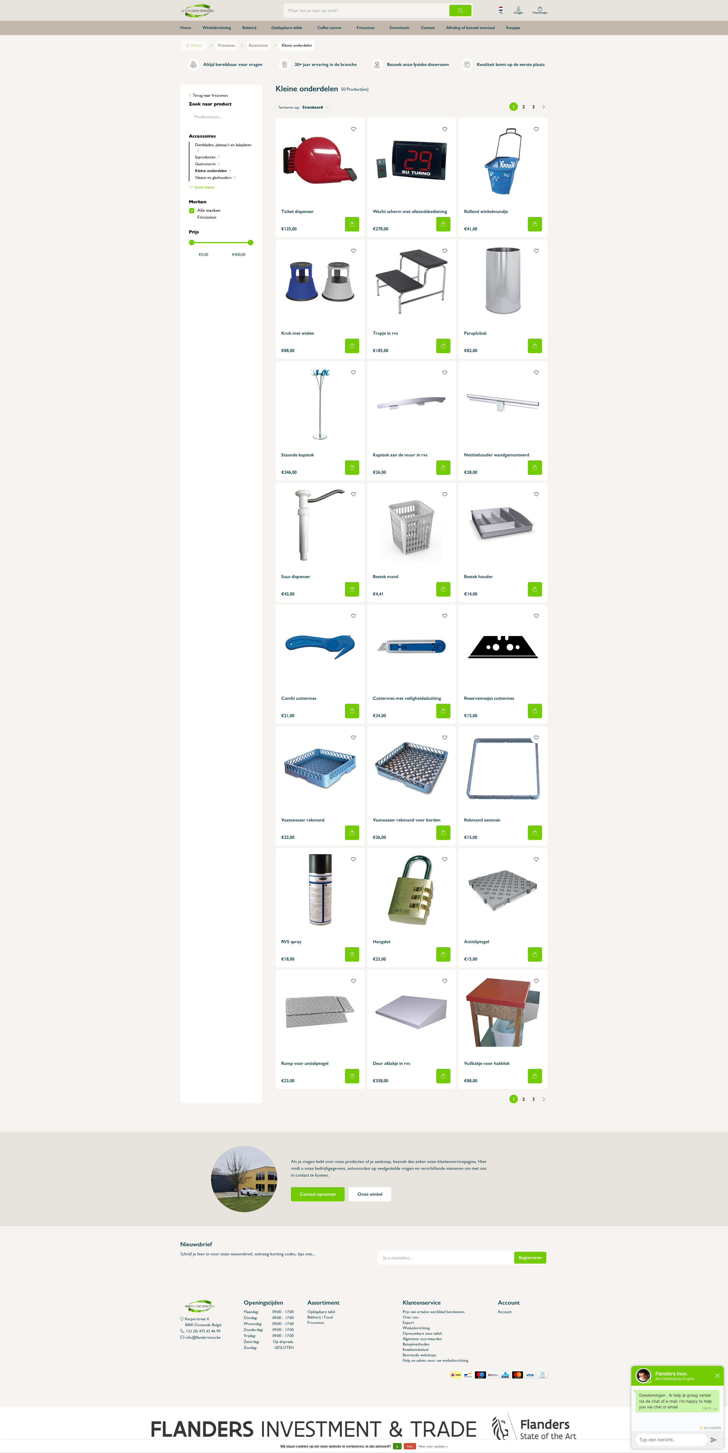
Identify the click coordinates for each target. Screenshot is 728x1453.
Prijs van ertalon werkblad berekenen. (434, 1311)
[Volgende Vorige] (543, 106)
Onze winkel (369, 1194)
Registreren (530, 1257)
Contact (428, 27)
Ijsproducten (205, 157)
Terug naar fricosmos (210, 95)
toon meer (204, 187)
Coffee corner (329, 27)
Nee (410, 1446)
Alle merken (208, 210)
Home (185, 27)
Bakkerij (249, 27)
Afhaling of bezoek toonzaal (470, 27)
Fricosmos (366, 27)
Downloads (400, 27)
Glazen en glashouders (213, 177)
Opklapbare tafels (286, 27)
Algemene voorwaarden (422, 1338)
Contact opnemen (318, 1194)
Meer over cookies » (433, 1446)
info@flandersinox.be (203, 1337)
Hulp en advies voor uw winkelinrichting (435, 1360)
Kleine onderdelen (211, 170)
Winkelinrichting (216, 27)
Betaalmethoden (416, 1344)
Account (505, 1311)
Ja (397, 1446)
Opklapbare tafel (321, 1311)
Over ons (410, 1317)
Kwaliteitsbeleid (415, 1349)
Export (408, 1322)
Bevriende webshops (419, 1355)
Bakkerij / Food (320, 1317)
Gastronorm (205, 164)
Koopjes (513, 27)
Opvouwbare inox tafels (422, 1333)
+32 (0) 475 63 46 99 (203, 1331)
